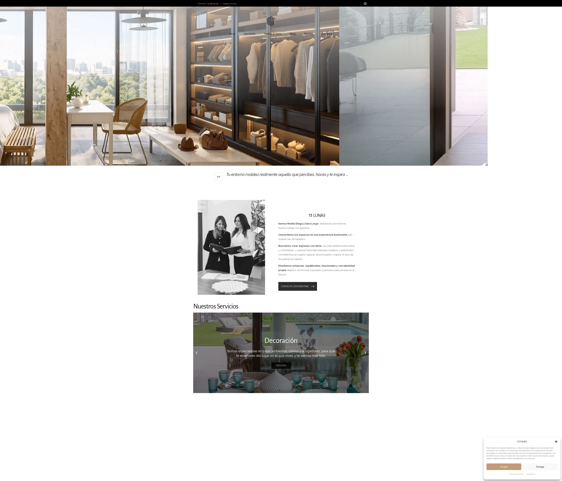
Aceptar (504, 466)
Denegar (540, 466)
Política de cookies (516, 474)
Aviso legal (531, 474)
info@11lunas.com (230, 4)
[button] (556, 441)
